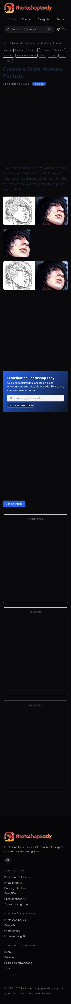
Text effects (11, 925)
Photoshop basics (15, 919)
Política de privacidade (18, 962)
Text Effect (13, 893)
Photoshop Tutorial (18, 877)
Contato (9, 957)
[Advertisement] (35, 125)
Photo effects (12, 930)
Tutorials (26, 19)
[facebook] (7, 860)
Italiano (8, 55)
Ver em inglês (14, 503)
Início (12, 19)
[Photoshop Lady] (28, 8)
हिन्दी (43, 55)
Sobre (60, 19)
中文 (62, 55)
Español (31, 50)
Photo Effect (14, 882)
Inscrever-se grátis (20, 405)
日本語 (8, 61)
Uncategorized (15, 898)
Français (45, 50)
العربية (52, 55)
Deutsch (58, 50)
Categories (44, 19)
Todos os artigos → (16, 904)
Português (17, 43)
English (19, 50)
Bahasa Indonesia (26, 55)
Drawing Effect (15, 888)
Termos (8, 968)
